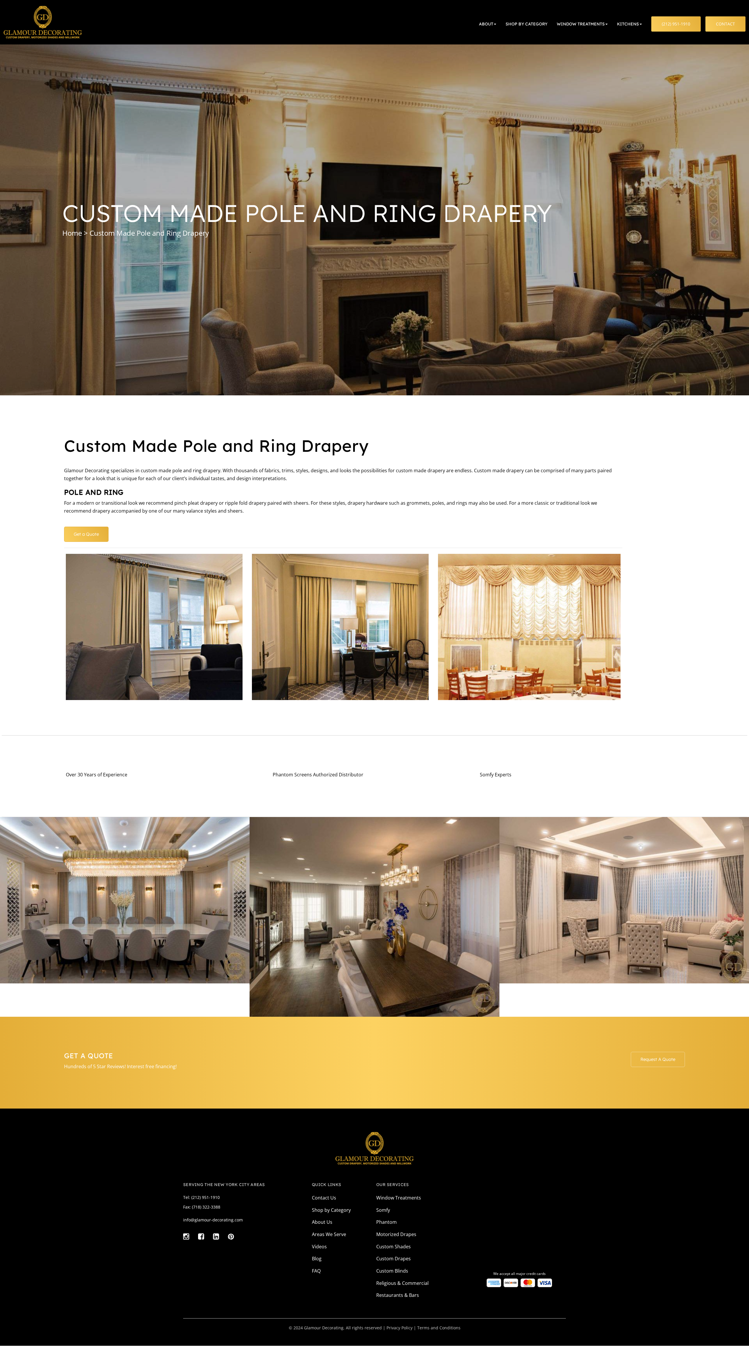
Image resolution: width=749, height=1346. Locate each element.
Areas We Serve (329, 1234)
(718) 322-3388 (206, 1207)
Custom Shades (393, 1246)
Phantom (386, 1222)
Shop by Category (331, 1210)
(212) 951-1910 (676, 24)
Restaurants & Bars (397, 1295)
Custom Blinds (392, 1271)
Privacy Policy (399, 1328)
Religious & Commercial (402, 1283)
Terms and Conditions (439, 1328)
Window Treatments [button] (581, 24)
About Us (322, 1222)
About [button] (486, 24)
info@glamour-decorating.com (213, 1220)
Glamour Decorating (323, 1328)
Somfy (383, 1210)
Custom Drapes (393, 1258)
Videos (319, 1246)
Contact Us (324, 1198)
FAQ (316, 1271)
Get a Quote (86, 534)
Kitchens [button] (628, 24)
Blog (317, 1258)
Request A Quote (657, 1059)
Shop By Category (526, 24)
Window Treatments (398, 1198)
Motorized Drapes (396, 1234)
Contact (725, 24)
